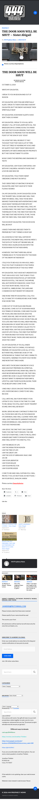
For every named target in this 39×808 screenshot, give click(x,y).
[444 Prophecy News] (19, 12)
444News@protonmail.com (14, 606)
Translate (16, 708)
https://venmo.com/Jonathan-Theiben (14, 736)
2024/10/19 (22, 40)
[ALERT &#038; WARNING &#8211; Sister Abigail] (26, 519)
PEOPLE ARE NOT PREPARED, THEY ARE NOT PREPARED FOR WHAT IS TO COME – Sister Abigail (8, 545)
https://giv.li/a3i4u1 (8, 747)
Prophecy (5, 28)
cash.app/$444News (8, 732)
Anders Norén (13, 795)
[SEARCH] (34, 672)
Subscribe (7, 656)
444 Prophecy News (10, 40)
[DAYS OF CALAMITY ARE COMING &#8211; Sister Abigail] (9, 519)
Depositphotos (18, 483)
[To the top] (35, 788)
